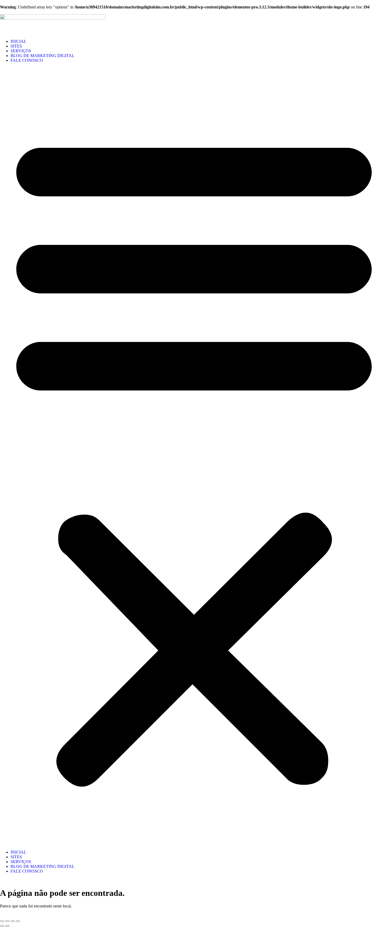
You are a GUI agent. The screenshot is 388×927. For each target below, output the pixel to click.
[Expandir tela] (7, 921)
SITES (16, 46)
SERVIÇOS (21, 51)
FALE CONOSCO (27, 60)
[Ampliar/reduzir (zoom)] (2, 921)
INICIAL (18, 41)
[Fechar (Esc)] (18, 921)
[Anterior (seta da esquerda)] (2, 926)
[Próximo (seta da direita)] (7, 926)
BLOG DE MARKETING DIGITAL (42, 55)
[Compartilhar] (13, 921)
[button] (194, 456)
